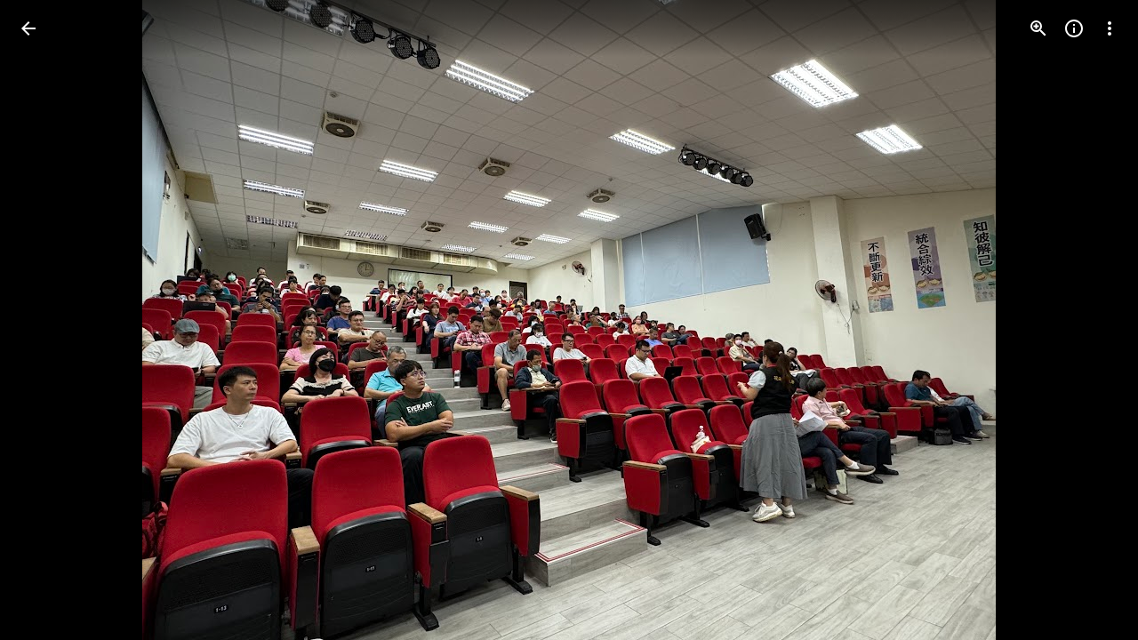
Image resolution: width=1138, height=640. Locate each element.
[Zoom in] (1038, 28)
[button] (50, 320)
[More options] (1109, 28)
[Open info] (1074, 28)
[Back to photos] (28, 28)
